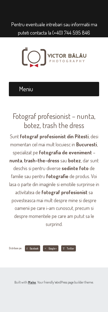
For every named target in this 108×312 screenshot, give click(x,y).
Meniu (26, 89)
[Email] (57, 8)
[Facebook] (49, 8)
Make (32, 282)
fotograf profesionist (65, 192)
